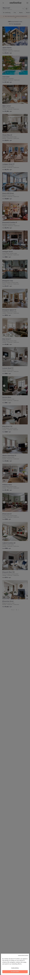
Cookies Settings (15, 967)
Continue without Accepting (23, 955)
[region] (15, 964)
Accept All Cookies (15, 971)
